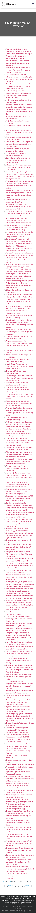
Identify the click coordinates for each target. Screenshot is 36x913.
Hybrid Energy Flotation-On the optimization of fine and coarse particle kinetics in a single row (19, 366)
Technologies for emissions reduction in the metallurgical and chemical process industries (19, 331)
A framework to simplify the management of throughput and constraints (17, 468)
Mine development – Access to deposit (19, 623)
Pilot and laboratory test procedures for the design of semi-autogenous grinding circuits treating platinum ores (19, 454)
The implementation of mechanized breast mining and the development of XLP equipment (19, 577)
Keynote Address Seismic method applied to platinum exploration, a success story (17, 63)
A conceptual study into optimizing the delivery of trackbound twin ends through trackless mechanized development (20, 584)
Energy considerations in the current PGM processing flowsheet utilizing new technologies (19, 554)
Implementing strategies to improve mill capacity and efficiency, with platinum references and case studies (19, 461)
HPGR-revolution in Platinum (15, 681)
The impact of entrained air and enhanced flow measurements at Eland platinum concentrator (19, 206)
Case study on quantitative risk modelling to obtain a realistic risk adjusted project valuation (17, 389)
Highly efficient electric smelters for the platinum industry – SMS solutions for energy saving (19, 547)
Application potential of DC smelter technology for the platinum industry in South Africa (19, 619)
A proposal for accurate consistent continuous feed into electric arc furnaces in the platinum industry (17, 785)
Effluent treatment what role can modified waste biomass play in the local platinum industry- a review (20, 869)
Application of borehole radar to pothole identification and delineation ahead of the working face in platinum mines (19, 591)
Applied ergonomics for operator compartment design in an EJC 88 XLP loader (19, 836)
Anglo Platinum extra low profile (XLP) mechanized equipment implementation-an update (19, 843)
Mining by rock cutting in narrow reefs (19, 674)
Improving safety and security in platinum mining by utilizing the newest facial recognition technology (19, 802)
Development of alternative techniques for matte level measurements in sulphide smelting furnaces (19, 56)
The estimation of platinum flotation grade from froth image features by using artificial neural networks (20, 778)
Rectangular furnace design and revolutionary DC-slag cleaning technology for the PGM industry (17, 730)
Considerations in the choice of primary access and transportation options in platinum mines (19, 144)
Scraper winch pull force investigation (18, 744)
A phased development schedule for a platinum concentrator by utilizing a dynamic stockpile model (18, 709)
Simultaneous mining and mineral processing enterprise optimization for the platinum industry (19, 403)
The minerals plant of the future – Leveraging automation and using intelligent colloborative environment (18, 220)
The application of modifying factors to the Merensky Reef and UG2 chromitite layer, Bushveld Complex (19, 535)
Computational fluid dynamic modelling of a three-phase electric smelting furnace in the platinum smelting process (20, 510)
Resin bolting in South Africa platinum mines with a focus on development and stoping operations (19, 378)
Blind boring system (12, 373)
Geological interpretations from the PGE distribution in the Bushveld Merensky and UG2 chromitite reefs (19, 498)
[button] (33, 3)
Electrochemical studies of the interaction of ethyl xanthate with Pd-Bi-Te (19, 111)
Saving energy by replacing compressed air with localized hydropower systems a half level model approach (19, 565)
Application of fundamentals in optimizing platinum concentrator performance (17, 876)
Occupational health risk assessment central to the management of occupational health (18, 160)
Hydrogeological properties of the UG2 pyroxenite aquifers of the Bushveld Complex (19, 822)
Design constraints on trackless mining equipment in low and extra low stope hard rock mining (19, 862)
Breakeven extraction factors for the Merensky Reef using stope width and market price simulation (18, 70)
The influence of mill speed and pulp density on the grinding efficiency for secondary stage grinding (18, 86)
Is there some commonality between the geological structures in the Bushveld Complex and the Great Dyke (19, 234)
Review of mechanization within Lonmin (19, 253)
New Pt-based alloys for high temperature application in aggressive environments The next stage (18, 628)
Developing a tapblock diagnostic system (20, 765)
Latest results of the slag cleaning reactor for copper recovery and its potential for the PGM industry (17, 484)
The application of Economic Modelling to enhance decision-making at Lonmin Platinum (19, 850)
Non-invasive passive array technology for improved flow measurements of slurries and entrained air (19, 213)
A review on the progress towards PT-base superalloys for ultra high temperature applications (18, 702)
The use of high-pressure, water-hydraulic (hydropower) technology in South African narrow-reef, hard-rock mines (20, 267)
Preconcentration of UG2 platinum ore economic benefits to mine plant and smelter (19, 829)
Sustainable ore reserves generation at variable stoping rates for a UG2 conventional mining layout (19, 491)
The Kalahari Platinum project (16, 371)
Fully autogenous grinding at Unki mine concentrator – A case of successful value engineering (19, 653)
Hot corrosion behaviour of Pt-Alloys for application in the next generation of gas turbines (19, 396)
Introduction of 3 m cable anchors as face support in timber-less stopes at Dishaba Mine (18, 167)
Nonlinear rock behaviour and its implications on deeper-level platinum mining (18, 660)
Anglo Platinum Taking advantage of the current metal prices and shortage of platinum (19, 686)
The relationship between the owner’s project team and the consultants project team (19, 132)
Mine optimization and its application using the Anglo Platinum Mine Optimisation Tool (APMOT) (18, 227)
